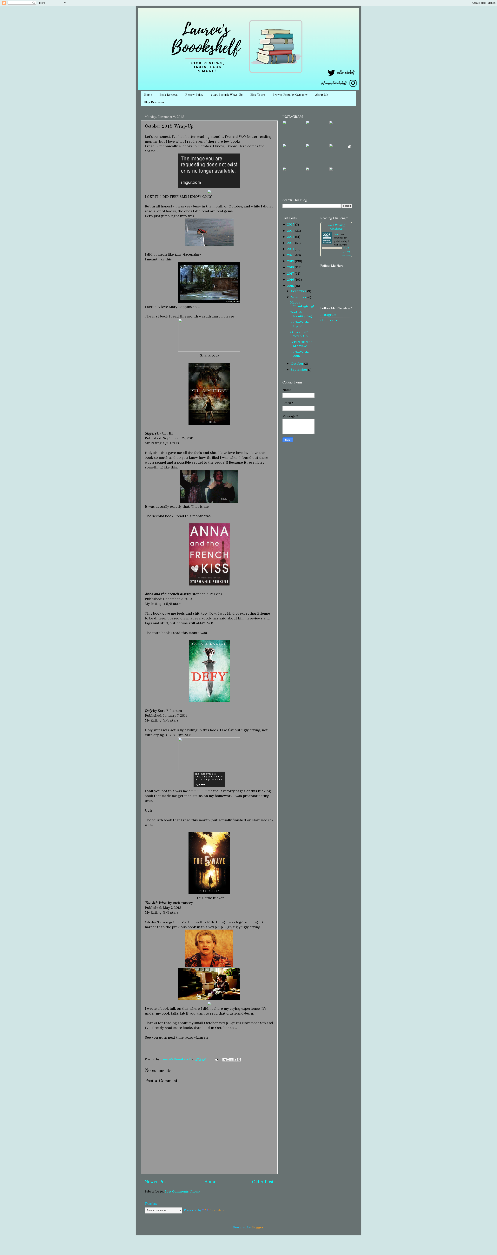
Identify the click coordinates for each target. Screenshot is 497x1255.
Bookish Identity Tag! (301, 314)
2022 (291, 243)
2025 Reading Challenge (336, 226)
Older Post (263, 1181)
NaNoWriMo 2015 (299, 354)
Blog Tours (257, 95)
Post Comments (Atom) (182, 1191)
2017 (291, 273)
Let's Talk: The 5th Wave (301, 344)
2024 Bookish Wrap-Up (227, 95)
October (297, 363)
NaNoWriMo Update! (299, 324)
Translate (217, 1210)
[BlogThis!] (228, 1060)
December (299, 291)
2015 (291, 286)
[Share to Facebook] (235, 1060)
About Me (321, 95)
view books (346, 255)
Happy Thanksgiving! (302, 304)
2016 (291, 279)
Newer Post (156, 1181)
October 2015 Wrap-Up (300, 334)
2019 (291, 261)
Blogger (257, 1227)
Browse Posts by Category (290, 95)
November (299, 297)
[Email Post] (216, 1059)
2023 (291, 237)
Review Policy (194, 95)
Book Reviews (168, 95)
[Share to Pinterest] (239, 1060)
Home (148, 95)
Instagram (328, 315)
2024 (291, 230)
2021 (291, 249)
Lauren (337, 234)
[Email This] (224, 1060)
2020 (291, 255)
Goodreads (328, 320)
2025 (291, 224)
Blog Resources (154, 102)
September (299, 369)
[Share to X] (232, 1060)
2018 (291, 267)
